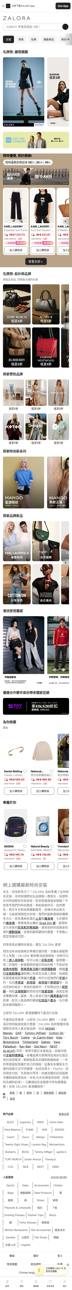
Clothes (57, 1185)
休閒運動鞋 (48, 969)
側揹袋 (45, 1222)
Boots (52, 1215)
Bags (11, 1192)
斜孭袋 (31, 982)
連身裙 (48, 918)
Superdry (25, 1122)
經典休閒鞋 (10, 969)
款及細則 (36, 1264)
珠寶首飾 (47, 991)
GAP (19, 1033)
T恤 (55, 1207)
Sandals (10, 1237)
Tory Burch (10, 1037)
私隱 (60, 1264)
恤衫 (39, 1207)
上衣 (38, 918)
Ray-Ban (25, 1046)
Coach (10, 1137)
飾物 (29, 1092)
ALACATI (9, 1051)
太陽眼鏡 (21, 991)
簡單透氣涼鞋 (29, 969)
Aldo (59, 1037)
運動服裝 (15, 932)
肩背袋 (42, 982)
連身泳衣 (60, 1229)
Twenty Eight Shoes (16, 1144)
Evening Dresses (15, 1215)
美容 (12, 1098)
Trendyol (50, 1159)
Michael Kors (56, 1144)
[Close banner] (3, 6)
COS (10, 1166)
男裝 (21, 39)
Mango (8, 1033)
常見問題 (12, 1264)
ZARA (55, 1166)
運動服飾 (49, 1092)
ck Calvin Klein (43, 1037)
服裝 (12, 1092)
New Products (43, 1192)
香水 (53, 1000)
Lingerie (25, 1244)
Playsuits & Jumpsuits (18, 1207)
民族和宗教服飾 (28, 927)
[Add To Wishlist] (25, 226)
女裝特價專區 (15, 1055)
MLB (25, 1166)
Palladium (9, 1046)
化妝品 (42, 1000)
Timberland (30, 1042)
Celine (25, 1037)
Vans (57, 1042)
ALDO (10, 1122)
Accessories (41, 1185)
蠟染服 (62, 1092)
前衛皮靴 (47, 960)
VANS (40, 1122)
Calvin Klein (56, 1122)
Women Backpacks (16, 1229)
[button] (36, 6)
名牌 (33, 39)
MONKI (50, 1028)
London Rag (39, 1144)
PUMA (29, 1129)
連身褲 (10, 923)
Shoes (40, 1200)
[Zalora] (36, 18)
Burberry (10, 1151)
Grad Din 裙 (47, 923)
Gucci (25, 1137)
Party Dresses (28, 1222)
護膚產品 (56, 996)
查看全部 (64, 1114)
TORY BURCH (13, 1159)
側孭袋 (54, 982)
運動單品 (49, 39)
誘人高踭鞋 (16, 960)
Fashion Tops (36, 1215)
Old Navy (40, 1046)
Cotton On (56, 1033)
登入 (60, 1255)
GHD (44, 1129)
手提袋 (19, 982)
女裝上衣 (10, 1244)
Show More (59, 1177)
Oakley (46, 1042)
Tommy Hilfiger (35, 1033)
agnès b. (61, 1151)
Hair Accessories (41, 1229)
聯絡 (12, 1255)
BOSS (25, 1151)
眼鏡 (56, 1237)
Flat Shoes (41, 1237)
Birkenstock (11, 1042)
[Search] (65, 27)
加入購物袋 (15, 250)
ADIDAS (59, 1129)
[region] (36, 92)
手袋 (32, 978)
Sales (25, 1185)
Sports (10, 1185)
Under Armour (32, 1159)
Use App (63, 5)
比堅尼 (25, 1237)
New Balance (12, 1129)
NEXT (54, 1046)
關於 (36, 1255)
